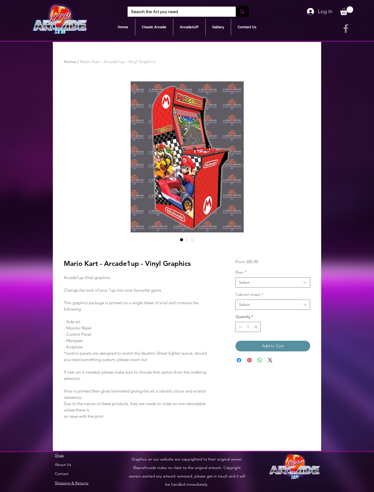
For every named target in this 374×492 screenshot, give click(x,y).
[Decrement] (239, 327)
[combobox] (272, 282)
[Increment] (256, 327)
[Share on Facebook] (239, 360)
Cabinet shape (249, 294)
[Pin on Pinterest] (249, 360)
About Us (63, 464)
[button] (346, 10)
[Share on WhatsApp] (260, 360)
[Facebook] (346, 28)
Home (70, 61)
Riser (240, 272)
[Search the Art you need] (242, 12)
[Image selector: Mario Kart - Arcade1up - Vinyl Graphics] (181, 239)
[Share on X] (270, 360)
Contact (61, 473)
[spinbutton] (248, 327)
